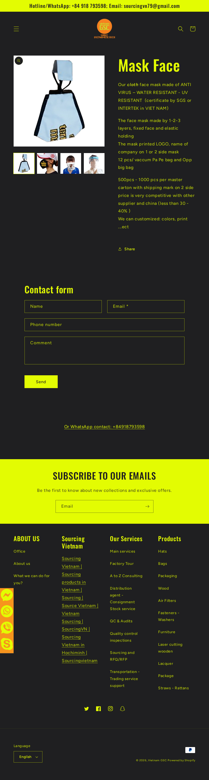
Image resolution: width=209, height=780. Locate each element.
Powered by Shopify (181, 760)
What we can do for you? (32, 579)
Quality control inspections (124, 637)
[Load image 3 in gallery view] (70, 163)
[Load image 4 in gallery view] (94, 163)
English (25, 757)
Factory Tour (122, 563)
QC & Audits (121, 621)
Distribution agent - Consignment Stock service (123, 598)
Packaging (167, 576)
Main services (123, 551)
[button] (16, 29)
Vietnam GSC (157, 760)
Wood (163, 588)
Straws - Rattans (173, 688)
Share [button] (129, 249)
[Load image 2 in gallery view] (47, 163)
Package (166, 676)
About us (22, 563)
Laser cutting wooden (170, 648)
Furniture (166, 632)
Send (41, 381)
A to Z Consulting (126, 576)
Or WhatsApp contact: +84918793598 (104, 426)
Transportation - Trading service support (125, 678)
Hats (162, 551)
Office (20, 551)
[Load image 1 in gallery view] (24, 163)
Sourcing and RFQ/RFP (122, 656)
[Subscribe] (147, 506)
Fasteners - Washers (169, 616)
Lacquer (165, 663)
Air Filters (167, 600)
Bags (162, 563)
